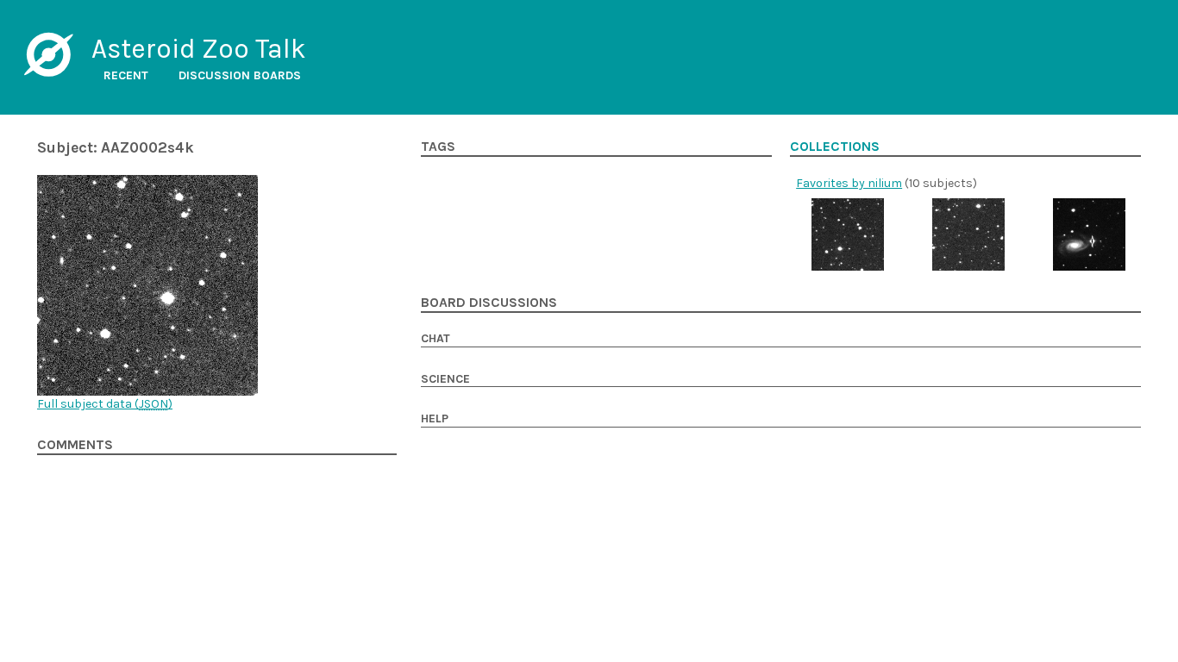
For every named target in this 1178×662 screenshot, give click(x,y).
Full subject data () (104, 404)
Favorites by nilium (849, 183)
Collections (835, 146)
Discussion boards (240, 75)
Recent (125, 75)
